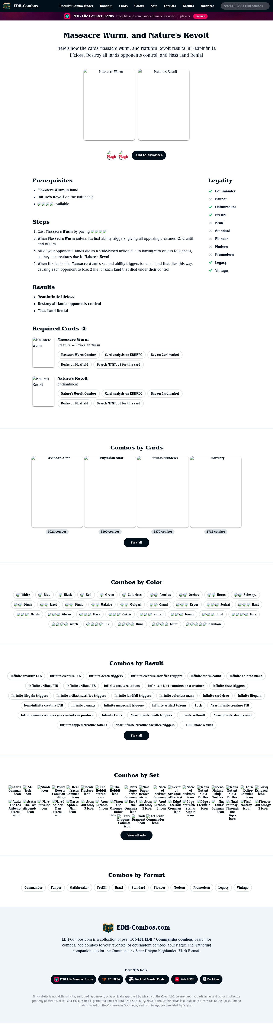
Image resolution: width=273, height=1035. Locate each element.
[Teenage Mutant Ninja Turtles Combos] (230, 790)
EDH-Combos (26, 5)
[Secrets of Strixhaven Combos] (187, 790)
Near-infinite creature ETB (43, 705)
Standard (222, 230)
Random (106, 6)
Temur (189, 614)
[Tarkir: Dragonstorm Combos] (136, 819)
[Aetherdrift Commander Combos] (151, 819)
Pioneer (221, 238)
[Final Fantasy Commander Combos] (216, 804)
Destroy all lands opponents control (69, 303)
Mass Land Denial (53, 310)
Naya (96, 614)
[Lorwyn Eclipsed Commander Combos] (245, 790)
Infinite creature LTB (65, 676)
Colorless (135, 595)
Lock (198, 705)
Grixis (126, 614)
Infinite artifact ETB (43, 686)
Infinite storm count (206, 676)
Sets (154, 6)
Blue (47, 595)
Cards (123, 6)
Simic (79, 604)
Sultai (158, 614)
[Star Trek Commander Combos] (13, 790)
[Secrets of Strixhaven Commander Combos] (158, 790)
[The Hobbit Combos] (114, 790)
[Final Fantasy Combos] (245, 804)
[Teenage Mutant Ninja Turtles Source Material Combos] (216, 790)
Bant (255, 604)
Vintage (221, 270)
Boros (221, 595)
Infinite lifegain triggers (30, 695)
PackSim (213, 979)
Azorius (165, 595)
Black (68, 595)
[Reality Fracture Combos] (85, 790)
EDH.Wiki (114, 979)
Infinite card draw (216, 695)
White (26, 595)
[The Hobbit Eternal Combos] (100, 790)
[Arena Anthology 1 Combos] (143, 804)
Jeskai (225, 604)
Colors (139, 6)
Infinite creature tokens (122, 686)
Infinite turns (112, 715)
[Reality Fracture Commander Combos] (71, 790)
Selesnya (250, 595)
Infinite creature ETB (26, 676)
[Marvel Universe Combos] (42, 804)
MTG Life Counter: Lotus (76, 979)
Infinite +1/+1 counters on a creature (176, 686)
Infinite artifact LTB (81, 686)
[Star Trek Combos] (27, 790)
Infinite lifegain (249, 695)
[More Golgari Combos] (117, 155)
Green (109, 595)
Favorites (207, 6)
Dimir (28, 604)
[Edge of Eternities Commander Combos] (172, 804)
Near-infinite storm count (232, 715)
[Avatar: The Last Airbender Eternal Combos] (13, 804)
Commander (225, 191)
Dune (140, 624)
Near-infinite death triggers (151, 715)
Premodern (224, 254)
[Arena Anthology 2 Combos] (158, 804)
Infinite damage (83, 705)
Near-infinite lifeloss (56, 297)
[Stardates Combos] (42, 790)
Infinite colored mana (246, 676)
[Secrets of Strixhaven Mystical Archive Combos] (172, 790)
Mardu (35, 614)
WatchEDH (187, 979)
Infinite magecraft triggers (124, 705)
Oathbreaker (225, 207)
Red (88, 595)
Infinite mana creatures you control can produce (57, 715)
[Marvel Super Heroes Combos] (143, 790)
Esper (194, 604)
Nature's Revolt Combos (78, 393)
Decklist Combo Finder (76, 6)
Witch (74, 624)
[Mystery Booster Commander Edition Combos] (56, 790)
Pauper (221, 199)
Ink (107, 624)
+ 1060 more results (198, 725)
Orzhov (194, 595)
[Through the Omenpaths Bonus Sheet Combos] (114, 804)
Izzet (53, 604)
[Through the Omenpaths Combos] (129, 804)
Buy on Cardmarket (165, 355)
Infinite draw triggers (229, 686)
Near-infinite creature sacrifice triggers (145, 725)
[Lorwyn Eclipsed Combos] (259, 790)
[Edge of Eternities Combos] (201, 804)
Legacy (221, 262)
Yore (253, 614)
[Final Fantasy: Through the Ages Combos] (230, 804)
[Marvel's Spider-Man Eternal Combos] (56, 804)
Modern (221, 246)
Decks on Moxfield (74, 364)
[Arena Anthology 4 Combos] (100, 804)
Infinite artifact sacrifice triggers (81, 695)
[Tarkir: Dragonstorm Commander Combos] (122, 819)
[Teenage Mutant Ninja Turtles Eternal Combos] (201, 790)
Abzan (66, 614)
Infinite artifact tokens (169, 705)
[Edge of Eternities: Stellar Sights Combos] (187, 804)
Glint (174, 624)
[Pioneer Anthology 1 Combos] (259, 804)
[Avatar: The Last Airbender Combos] (27, 804)
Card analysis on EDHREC (123, 355)
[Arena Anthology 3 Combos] (85, 804)
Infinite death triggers (106, 676)
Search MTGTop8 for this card (118, 364)
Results (188, 6)
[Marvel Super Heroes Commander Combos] (129, 790)
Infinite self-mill (192, 715)
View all (136, 542)
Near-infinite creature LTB (230, 705)
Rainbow (214, 624)
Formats (170, 6)
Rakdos (106, 604)
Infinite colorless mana (177, 695)
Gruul (163, 604)
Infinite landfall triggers (133, 695)
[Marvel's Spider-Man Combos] (71, 804)
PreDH (220, 215)
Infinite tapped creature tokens (83, 725)
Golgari (135, 604)
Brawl (220, 223)
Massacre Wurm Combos (78, 355)
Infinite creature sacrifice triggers (156, 676)
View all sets (136, 835)
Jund (219, 614)
